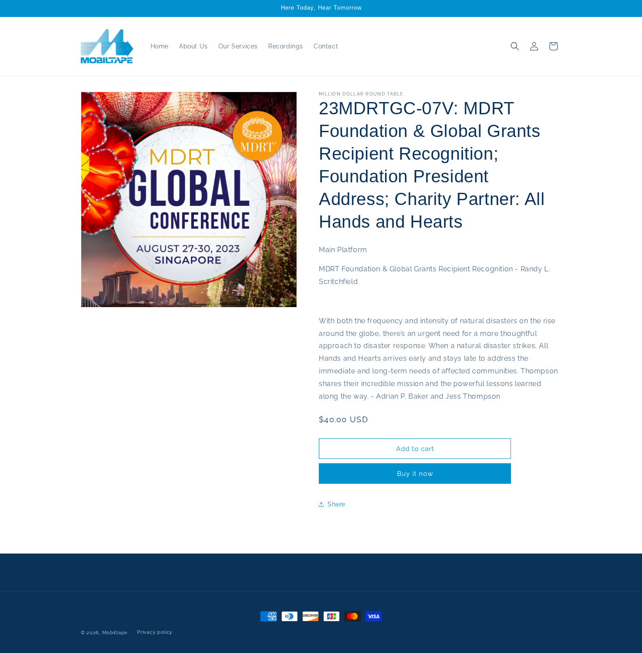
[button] (515, 46)
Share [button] (336, 504)
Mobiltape (115, 633)
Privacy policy (155, 632)
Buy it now (415, 474)
